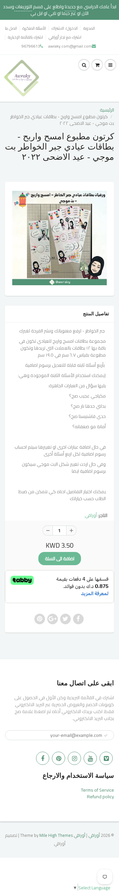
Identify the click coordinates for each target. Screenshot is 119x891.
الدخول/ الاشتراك (65, 28)
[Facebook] (42, 758)
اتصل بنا (11, 28)
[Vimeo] (106, 758)
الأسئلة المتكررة (34, 28)
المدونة (89, 28)
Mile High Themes (56, 835)
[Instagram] (74, 758)
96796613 (30, 46)
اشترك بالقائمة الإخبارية (25, 37)
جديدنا (70, 6)
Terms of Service (97, 790)
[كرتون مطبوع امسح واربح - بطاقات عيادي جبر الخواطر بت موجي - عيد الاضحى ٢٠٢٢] (59, 238)
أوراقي (91, 515)
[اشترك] (105, 735)
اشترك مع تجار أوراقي (65, 37)
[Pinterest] (58, 758)
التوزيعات (23, 6)
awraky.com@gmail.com (70, 46)
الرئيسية (107, 110)
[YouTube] (90, 758)
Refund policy (100, 796)
